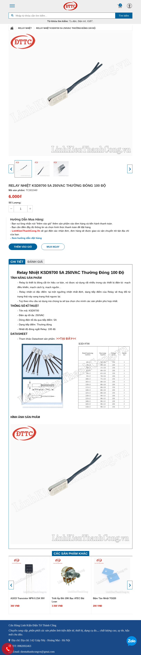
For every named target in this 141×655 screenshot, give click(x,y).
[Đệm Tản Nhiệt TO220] (112, 575)
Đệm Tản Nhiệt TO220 (104, 598)
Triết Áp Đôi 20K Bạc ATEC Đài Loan (68, 600)
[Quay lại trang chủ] (12, 28)
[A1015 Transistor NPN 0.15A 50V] (29, 575)
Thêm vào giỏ (23, 246)
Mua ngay (53, 246)
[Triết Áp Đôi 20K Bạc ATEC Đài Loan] (71, 575)
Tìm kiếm (124, 15)
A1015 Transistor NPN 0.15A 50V (27, 598)
